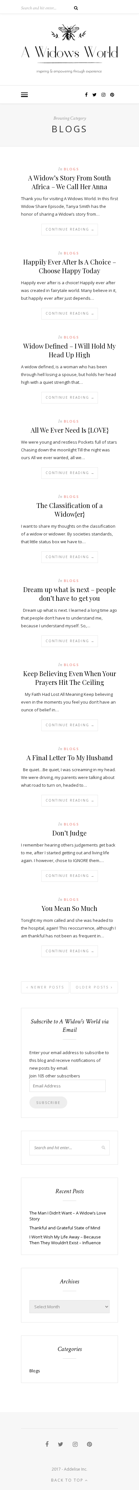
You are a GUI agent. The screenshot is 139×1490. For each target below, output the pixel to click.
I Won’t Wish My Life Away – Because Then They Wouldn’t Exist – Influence (65, 1240)
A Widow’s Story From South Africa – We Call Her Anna (69, 182)
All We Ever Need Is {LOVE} (70, 430)
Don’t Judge (69, 832)
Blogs (71, 169)
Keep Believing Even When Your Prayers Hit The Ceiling (69, 677)
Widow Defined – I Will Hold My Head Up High (69, 350)
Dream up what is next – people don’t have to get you (69, 593)
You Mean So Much (69, 908)
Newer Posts (46, 987)
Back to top (68, 1480)
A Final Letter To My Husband (70, 757)
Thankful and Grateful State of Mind (64, 1228)
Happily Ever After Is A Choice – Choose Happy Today (69, 266)
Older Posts (93, 987)
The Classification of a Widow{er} (70, 509)
